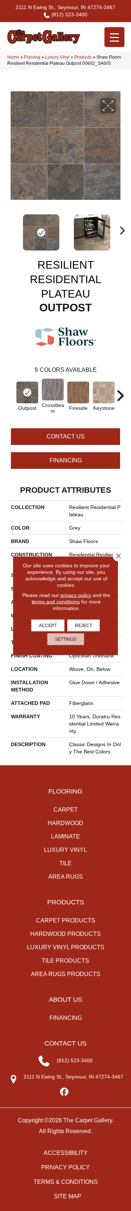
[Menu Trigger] (114, 37)
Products (83, 57)
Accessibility (66, 1153)
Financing (65, 460)
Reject (83, 625)
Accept (48, 625)
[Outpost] (27, 392)
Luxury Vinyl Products (65, 947)
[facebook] (64, 1092)
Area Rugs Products (65, 974)
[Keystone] (103, 392)
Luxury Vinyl (57, 57)
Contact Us (66, 436)
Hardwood (65, 823)
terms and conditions (56, 601)
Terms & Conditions (65, 1182)
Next (120, 228)
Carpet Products (65, 920)
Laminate (65, 836)
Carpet (65, 810)
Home (13, 57)
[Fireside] (78, 392)
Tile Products (65, 961)
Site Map (67, 1196)
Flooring (32, 57)
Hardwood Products (65, 934)
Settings (65, 639)
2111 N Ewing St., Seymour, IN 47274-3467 (65, 7)
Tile (65, 863)
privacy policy (75, 595)
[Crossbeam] (53, 389)
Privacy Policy (65, 1167)
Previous (11, 228)
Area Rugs (65, 877)
